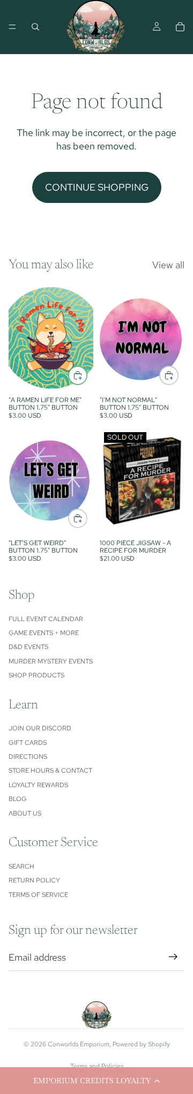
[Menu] (12, 26)
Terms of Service (38, 895)
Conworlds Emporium (78, 1044)
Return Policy (34, 880)
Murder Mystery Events (51, 661)
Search (21, 866)
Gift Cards (28, 742)
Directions (28, 756)
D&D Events (28, 647)
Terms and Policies (96, 1066)
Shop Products (36, 675)
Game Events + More (44, 633)
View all (168, 265)
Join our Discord (40, 728)
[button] (96, 1080)
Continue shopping (97, 187)
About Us (25, 813)
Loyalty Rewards (38, 785)
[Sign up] (173, 957)
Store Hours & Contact (50, 770)
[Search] (35, 27)
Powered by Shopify (141, 1044)
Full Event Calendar (46, 619)
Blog (18, 799)
